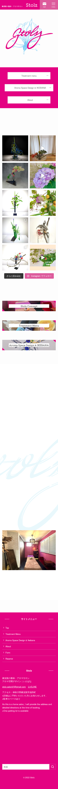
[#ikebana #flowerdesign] (15, 148)
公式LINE (32, 686)
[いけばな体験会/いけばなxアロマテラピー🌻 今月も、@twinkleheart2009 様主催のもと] (43, 203)
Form (7, 652)
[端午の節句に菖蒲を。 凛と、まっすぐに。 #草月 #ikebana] (15, 230)
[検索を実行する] (52, 767)
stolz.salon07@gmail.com (14, 686)
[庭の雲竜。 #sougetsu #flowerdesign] (15, 257)
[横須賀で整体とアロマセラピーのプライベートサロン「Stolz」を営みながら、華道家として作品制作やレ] (15, 176)
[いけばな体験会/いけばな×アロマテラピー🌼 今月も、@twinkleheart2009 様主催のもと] (43, 257)
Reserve (9, 658)
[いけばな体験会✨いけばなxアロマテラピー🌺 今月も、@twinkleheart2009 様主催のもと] (43, 148)
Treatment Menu (13, 633)
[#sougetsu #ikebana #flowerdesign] (43, 230)
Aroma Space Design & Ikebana (20, 640)
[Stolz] (20, 5)
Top (7, 627)
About (8, 646)
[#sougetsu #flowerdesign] (15, 203)
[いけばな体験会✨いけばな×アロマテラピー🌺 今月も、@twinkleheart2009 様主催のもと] (43, 176)
